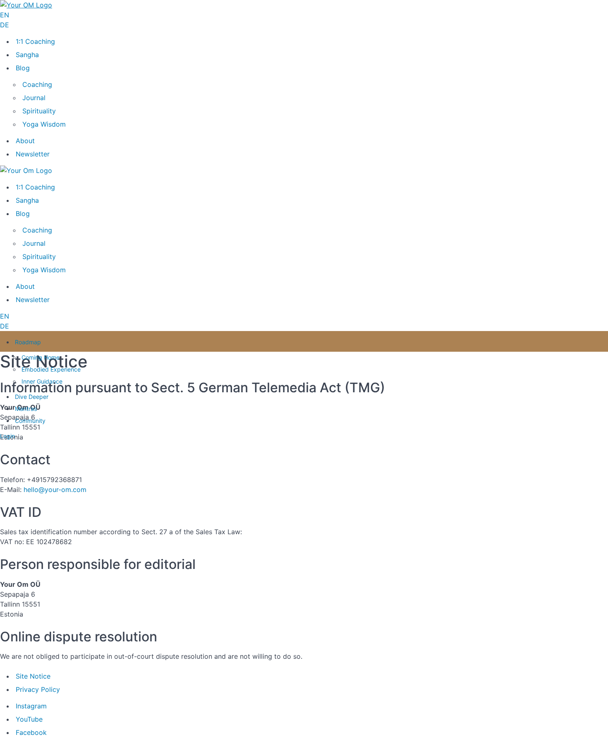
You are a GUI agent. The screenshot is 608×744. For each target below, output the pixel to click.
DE (4, 25)
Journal (33, 98)
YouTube (29, 719)
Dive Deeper (31, 396)
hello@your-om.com (55, 489)
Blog (23, 68)
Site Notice (33, 676)
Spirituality (39, 111)
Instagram (31, 706)
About (25, 141)
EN (4, 15)
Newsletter (33, 154)
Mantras (26, 408)
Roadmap (28, 342)
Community (30, 420)
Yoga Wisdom (44, 124)
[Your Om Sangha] (26, 5)
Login (7, 435)
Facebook (31, 732)
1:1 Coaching (35, 41)
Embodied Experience (51, 369)
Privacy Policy (38, 689)
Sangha (27, 54)
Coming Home (41, 357)
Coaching (37, 84)
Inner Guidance (42, 381)
